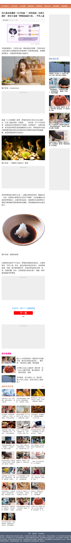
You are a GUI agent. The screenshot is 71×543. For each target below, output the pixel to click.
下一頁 (23, 313)
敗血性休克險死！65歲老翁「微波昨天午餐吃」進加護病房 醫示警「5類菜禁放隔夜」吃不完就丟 (8, 462)
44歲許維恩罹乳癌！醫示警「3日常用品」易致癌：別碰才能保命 (23, 508)
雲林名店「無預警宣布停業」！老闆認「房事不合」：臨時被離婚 (37, 493)
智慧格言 (39, 6)
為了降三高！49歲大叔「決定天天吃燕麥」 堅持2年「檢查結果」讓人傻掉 (23, 493)
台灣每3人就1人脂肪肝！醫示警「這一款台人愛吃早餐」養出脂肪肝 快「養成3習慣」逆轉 (30, 370)
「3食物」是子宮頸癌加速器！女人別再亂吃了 (37, 462)
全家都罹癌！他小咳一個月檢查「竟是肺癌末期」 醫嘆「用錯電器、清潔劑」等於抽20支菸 (8, 477)
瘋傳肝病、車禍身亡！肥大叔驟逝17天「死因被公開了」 (23, 462)
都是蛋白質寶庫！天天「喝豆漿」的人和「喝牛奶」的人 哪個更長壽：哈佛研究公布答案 (23, 416)
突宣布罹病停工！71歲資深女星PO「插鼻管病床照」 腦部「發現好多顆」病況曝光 (8, 493)
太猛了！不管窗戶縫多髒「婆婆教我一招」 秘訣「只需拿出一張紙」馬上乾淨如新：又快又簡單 (23, 431)
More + (43, 386)
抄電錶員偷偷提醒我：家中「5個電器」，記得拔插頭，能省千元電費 (8, 447)
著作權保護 (41, 533)
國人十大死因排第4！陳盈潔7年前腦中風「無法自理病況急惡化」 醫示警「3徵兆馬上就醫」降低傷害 (30, 361)
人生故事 (23, 6)
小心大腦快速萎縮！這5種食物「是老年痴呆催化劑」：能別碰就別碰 (22, 477)
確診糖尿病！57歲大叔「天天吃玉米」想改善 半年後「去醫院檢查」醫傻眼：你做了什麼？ (38, 399)
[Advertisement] (23, 103)
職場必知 (31, 6)
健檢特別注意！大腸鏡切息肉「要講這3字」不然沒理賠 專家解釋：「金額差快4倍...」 (8, 508)
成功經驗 (56, 6)
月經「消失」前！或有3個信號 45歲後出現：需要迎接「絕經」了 (38, 477)
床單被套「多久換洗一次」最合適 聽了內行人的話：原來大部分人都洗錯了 (30, 379)
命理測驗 (64, 6)
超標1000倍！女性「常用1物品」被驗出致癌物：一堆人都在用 (8, 400)
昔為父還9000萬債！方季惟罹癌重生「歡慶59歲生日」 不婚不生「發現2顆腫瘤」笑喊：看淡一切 (9, 523)
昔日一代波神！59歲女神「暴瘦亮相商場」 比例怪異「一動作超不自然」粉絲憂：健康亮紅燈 (23, 447)
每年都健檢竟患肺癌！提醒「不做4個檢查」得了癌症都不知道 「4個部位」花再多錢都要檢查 (37, 431)
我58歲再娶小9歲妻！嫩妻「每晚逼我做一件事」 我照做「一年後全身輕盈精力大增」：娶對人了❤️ (8, 431)
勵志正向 (48, 6)
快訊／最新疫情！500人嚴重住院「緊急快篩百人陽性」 (37, 447)
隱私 (29, 533)
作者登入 (6, 6)
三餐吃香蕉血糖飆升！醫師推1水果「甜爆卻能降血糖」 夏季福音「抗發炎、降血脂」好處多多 (23, 400)
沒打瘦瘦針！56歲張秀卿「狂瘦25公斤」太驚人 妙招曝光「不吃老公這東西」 (8, 416)
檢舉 (16, 20)
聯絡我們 (34, 533)
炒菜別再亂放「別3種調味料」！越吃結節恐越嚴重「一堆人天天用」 (37, 416)
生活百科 (14, 6)
